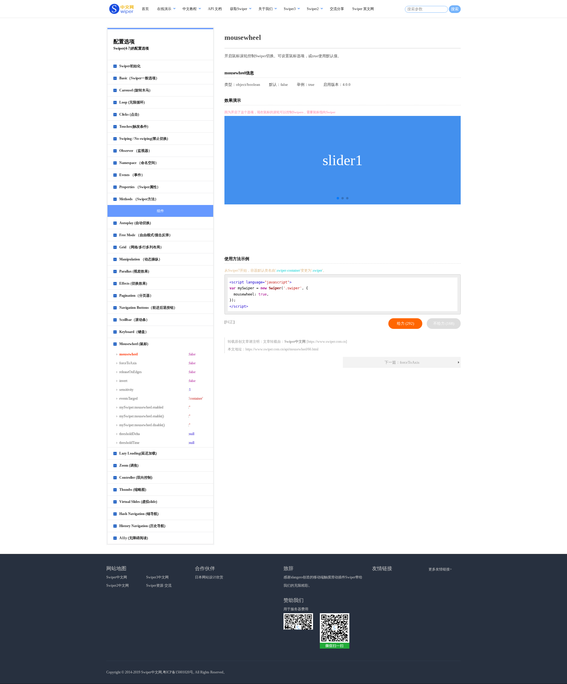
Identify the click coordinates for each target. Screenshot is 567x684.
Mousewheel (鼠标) (133, 344)
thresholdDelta (129, 434)
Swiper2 (313, 9)
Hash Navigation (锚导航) (139, 514)
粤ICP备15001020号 (178, 672)
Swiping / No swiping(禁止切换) (143, 139)
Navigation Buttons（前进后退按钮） (148, 308)
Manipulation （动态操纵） (140, 259)
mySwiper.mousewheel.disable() (142, 425)
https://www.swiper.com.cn (327, 341)
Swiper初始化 (130, 66)
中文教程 (190, 9)
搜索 (455, 9)
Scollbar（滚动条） (134, 320)
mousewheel (128, 354)
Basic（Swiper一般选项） (139, 78)
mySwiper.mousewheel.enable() (141, 416)
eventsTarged (128, 398)
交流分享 (337, 9)
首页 (145, 9)
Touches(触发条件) (133, 126)
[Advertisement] (343, 229)
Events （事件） (132, 175)
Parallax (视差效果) (134, 271)
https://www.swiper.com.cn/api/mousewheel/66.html (281, 349)
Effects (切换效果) (133, 283)
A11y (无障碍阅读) (133, 538)
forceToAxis (128, 363)
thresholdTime (129, 443)
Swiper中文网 (116, 577)
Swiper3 (290, 9)
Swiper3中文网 (157, 577)
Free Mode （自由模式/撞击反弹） (145, 235)
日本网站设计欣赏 (209, 577)
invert (123, 381)
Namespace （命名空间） (139, 163)
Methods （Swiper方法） (138, 199)
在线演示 (164, 9)
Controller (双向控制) (135, 477)
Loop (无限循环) (132, 102)
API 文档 (215, 9)
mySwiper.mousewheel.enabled (141, 407)
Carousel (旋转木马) (134, 90)
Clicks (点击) (129, 114)
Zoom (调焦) (129, 465)
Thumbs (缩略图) (132, 490)
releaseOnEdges (130, 372)
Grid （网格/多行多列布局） (141, 247)
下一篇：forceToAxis (401, 362)
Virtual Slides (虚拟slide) (138, 502)
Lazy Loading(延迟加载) (138, 453)
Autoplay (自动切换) (135, 223)
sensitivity (126, 390)
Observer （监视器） (135, 151)
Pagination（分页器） (136, 295)
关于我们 (265, 9)
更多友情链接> (440, 569)
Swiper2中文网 (117, 585)
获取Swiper (238, 9)
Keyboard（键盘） (134, 332)
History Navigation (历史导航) (142, 526)
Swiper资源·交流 (159, 585)
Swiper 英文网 (363, 9)
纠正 (229, 322)
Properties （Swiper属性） (139, 187)
